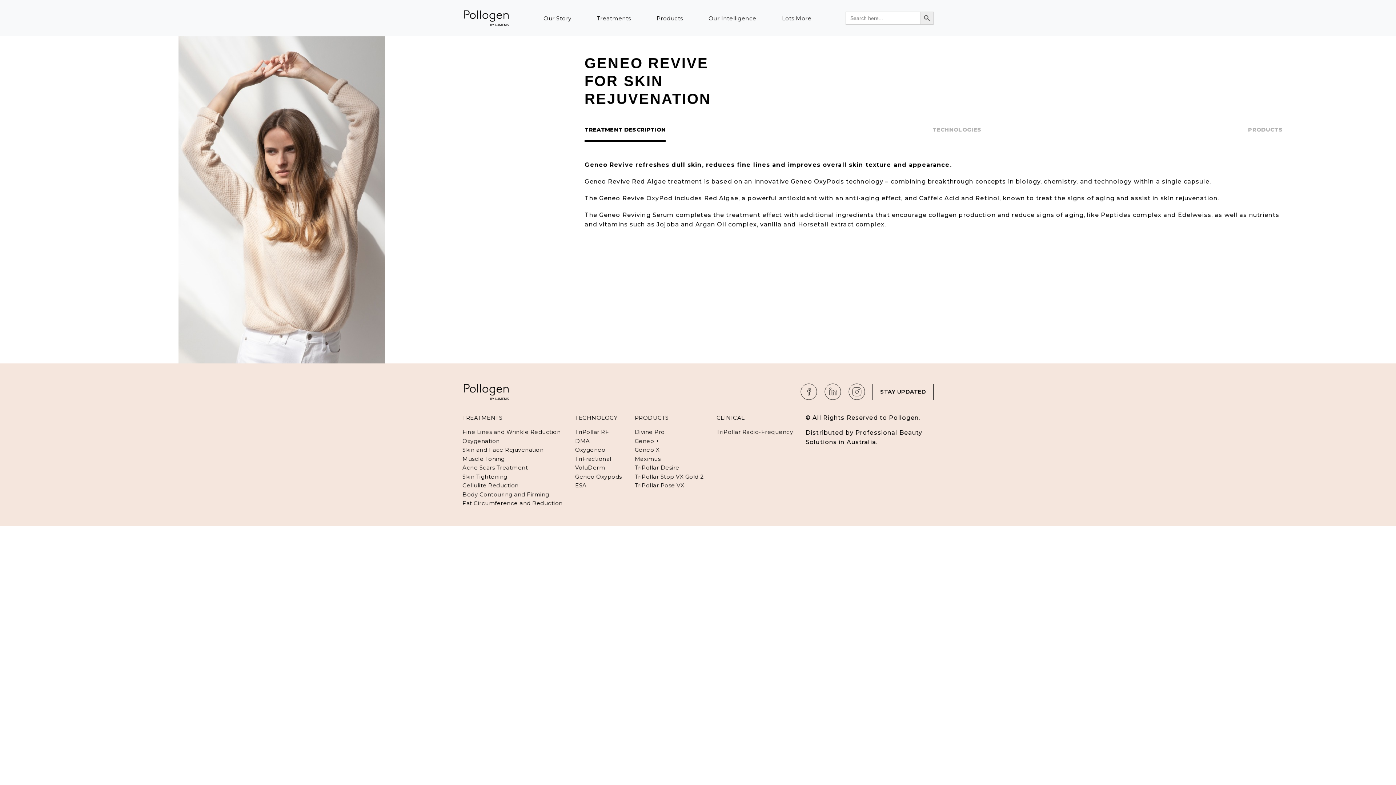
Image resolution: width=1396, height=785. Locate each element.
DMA (582, 441)
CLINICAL (731, 417)
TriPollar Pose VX (660, 485)
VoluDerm (590, 467)
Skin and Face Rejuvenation (502, 449)
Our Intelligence (733, 18)
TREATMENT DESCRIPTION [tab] (625, 129)
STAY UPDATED (903, 391)
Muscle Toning (483, 458)
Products (670, 18)
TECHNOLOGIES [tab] (956, 129)
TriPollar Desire (657, 467)
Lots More (797, 18)
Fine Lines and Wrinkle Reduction (511, 431)
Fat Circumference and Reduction (512, 503)
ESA (581, 485)
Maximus (648, 458)
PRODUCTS (652, 417)
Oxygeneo (590, 449)
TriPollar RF (592, 431)
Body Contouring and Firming (505, 494)
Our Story (557, 18)
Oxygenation (481, 441)
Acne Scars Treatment (495, 467)
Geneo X (647, 449)
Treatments (614, 18)
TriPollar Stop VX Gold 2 (669, 476)
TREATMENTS (482, 417)
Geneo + (647, 441)
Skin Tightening (485, 476)
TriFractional (593, 458)
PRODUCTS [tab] (1265, 129)
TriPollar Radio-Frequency (755, 431)
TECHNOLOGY (596, 417)
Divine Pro (650, 431)
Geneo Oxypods (598, 476)
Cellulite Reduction (490, 485)
